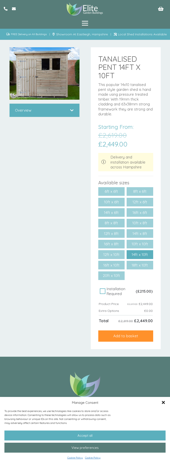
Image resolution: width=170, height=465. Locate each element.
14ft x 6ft (111, 212)
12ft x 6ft (140, 202)
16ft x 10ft (111, 265)
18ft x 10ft (140, 265)
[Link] (6, 8)
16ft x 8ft (111, 244)
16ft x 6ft (140, 212)
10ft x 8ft (139, 223)
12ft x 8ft (111, 233)
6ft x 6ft (111, 191)
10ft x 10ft (140, 244)
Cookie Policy (75, 457)
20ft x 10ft (111, 275)
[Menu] (85, 23)
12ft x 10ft (111, 254)
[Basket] (161, 8)
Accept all (85, 435)
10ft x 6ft (111, 202)
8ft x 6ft (140, 191)
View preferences (85, 448)
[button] (163, 402)
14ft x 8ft (140, 233)
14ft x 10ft (140, 254)
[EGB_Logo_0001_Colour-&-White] (85, 8)
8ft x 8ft (111, 223)
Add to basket (125, 336)
